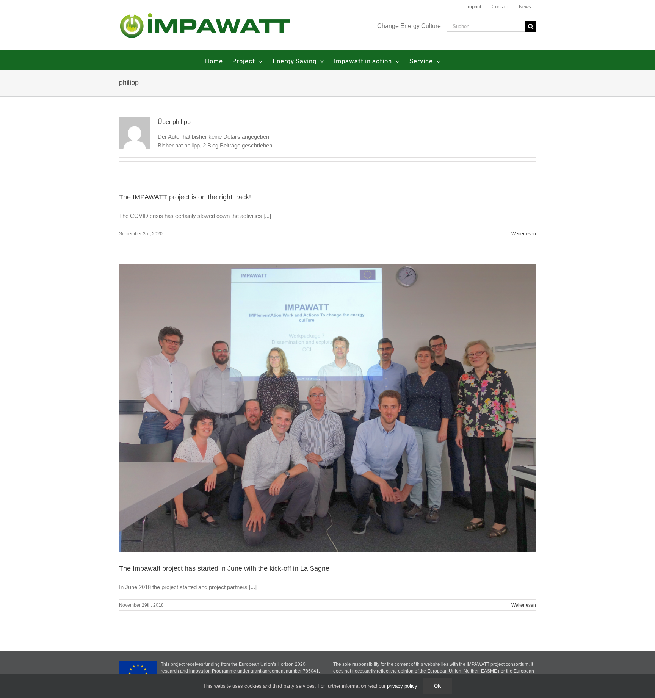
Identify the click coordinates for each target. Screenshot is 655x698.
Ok (437, 686)
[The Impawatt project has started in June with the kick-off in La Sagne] (327, 408)
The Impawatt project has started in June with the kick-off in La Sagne (224, 568)
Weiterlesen (523, 233)
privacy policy (402, 686)
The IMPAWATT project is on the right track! (185, 197)
